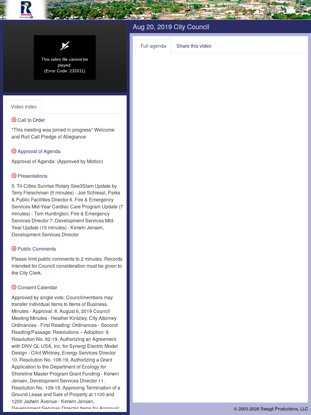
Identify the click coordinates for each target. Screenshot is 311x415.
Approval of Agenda (38, 151)
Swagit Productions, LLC (284, 408)
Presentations (31, 175)
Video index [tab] (24, 106)
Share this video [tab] (193, 45)
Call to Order (30, 119)
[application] (65, 57)
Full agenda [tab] (153, 45)
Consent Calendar (36, 287)
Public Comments (36, 248)
